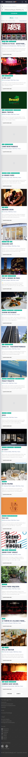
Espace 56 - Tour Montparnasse (13, 347)
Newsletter (6, 729)
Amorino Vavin (7, 210)
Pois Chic (5, 518)
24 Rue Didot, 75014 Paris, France (10, 417)
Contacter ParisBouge (6, 713)
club (3, 275)
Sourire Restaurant (9, 312)
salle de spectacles (12, 41)
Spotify (5, 737)
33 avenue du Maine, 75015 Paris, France (11, 349)
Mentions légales (5, 719)
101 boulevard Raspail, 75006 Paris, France (12, 623)
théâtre (3, 41)
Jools (4, 415)
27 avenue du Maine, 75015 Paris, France (11, 451)
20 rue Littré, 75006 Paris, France (10, 383)
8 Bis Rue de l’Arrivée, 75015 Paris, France (12, 554)
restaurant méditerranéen (12, 515)
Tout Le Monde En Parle (11, 278)
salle (7, 41)
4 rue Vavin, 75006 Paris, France (9, 211)
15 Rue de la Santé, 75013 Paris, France (11, 314)
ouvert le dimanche (11, 378)
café (8, 241)
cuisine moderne (10, 310)
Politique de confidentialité (8, 722)
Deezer (5, 738)
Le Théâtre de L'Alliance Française (14, 621)
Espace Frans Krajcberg (10, 587)
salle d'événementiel (9, 75)
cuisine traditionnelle (15, 173)
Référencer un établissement (8, 705)
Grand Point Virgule (10, 552)
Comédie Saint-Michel (10, 684)
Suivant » (18, 693)
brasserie (9, 413)
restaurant (4, 173)
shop (3, 207)
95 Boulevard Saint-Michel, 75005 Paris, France (13, 686)
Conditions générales (6, 721)
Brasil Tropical (7, 112)
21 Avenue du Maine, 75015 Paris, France (11, 588)
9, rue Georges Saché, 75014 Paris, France (12, 177)
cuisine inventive (10, 447)
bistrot (9, 173)
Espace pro (3, 702)
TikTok (5, 735)
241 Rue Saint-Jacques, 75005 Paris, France (12, 651)
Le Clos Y (5, 449)
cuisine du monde (18, 447)
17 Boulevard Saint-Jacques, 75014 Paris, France (13, 486)
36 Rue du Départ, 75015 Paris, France (11, 114)
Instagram (5, 730)
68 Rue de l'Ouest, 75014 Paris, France (11, 520)
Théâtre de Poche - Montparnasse (14, 44)
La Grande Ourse (8, 175)
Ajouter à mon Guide (7, 54)
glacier (6, 207)
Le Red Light (6, 78)
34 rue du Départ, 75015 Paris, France (11, 80)
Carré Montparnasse (10, 146)
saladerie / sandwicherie (20, 378)
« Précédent (9, 693)
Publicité (3, 707)
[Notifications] (22, 1)
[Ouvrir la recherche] (25, 1)
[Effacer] (25, 9)
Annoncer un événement (7, 704)
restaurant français (18, 310)
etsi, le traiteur (8, 650)
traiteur (6, 647)
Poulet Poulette (8, 381)
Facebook (5, 732)
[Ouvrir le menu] (2, 1)
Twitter (5, 734)
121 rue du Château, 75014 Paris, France (11, 246)
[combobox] (15, 6)
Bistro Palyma (7, 484)
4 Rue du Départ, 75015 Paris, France (11, 280)
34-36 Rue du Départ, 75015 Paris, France (12, 148)
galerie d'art (4, 584)
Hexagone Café (7, 244)
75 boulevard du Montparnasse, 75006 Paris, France (14, 45)
